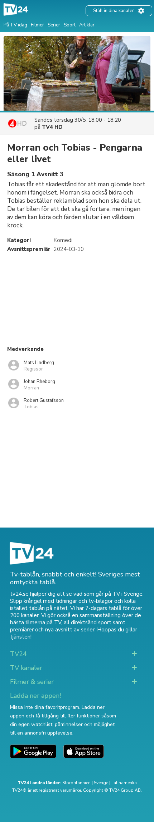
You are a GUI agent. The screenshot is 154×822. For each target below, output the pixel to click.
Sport (70, 25)
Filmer (37, 25)
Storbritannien (76, 783)
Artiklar (87, 25)
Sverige (101, 783)
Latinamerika (124, 783)
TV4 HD (52, 127)
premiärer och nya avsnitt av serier (52, 629)
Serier (54, 25)
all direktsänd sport (87, 622)
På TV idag (15, 25)
